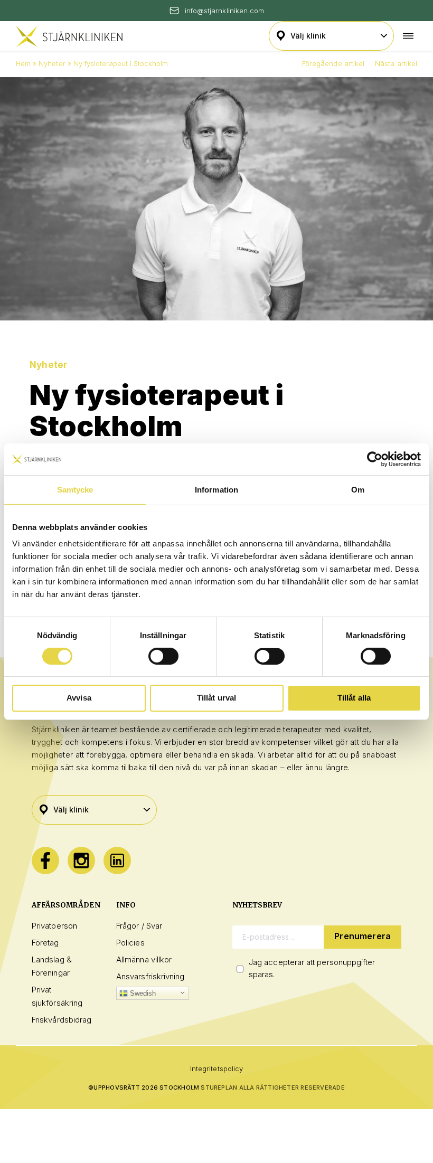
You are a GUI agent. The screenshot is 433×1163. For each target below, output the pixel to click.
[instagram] (81, 860)
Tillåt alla (354, 697)
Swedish (142, 993)
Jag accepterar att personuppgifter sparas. (312, 968)
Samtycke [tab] (75, 489)
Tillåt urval (217, 697)
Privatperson (54, 926)
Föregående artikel (333, 63)
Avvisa (79, 697)
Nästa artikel (396, 63)
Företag (45, 943)
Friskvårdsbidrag (61, 1020)
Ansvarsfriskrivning (150, 976)
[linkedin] (117, 860)
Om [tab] (357, 489)
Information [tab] (216, 489)
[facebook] (45, 860)
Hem (23, 63)
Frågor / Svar (139, 926)
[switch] (163, 656)
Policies (130, 943)
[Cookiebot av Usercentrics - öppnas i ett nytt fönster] (374, 459)
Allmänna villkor (144, 959)
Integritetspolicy (216, 1068)
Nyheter (52, 63)
